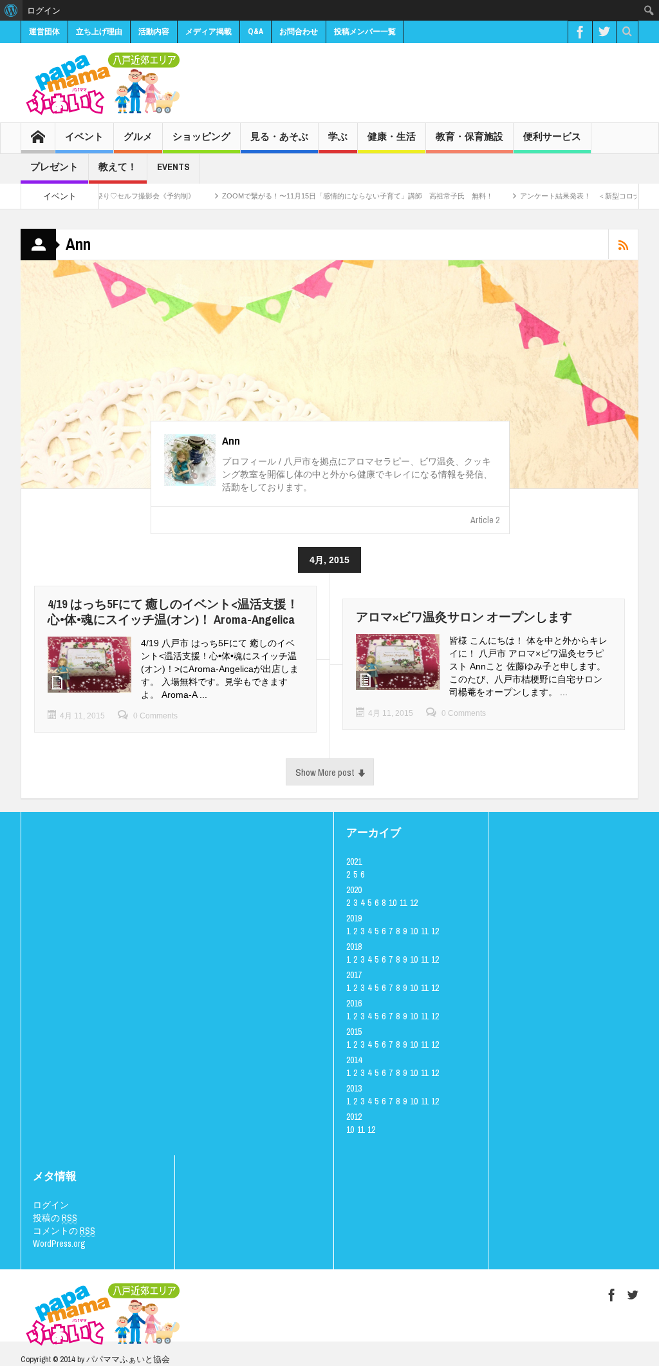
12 (414, 903)
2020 (354, 890)
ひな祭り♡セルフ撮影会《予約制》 (105, 196)
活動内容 (153, 31)
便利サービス (552, 136)
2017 (354, 975)
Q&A (255, 31)
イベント (84, 136)
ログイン (51, 1205)
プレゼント (54, 166)
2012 (354, 1116)
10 (392, 903)
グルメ (138, 136)
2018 (354, 946)
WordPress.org (59, 1243)
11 (403, 903)
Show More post (324, 772)
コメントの (64, 1230)
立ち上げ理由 (99, 31)
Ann (231, 440)
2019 (354, 918)
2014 (354, 1060)
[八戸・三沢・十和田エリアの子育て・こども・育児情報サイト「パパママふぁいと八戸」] (101, 83)
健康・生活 (391, 136)
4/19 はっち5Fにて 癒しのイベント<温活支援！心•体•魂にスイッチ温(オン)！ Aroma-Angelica (173, 611)
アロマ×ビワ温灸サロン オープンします (464, 616)
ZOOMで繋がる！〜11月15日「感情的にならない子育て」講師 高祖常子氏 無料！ (324, 196)
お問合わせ (298, 31)
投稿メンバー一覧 (365, 31)
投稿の (55, 1218)
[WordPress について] (11, 10)
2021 (354, 861)
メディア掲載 (208, 31)
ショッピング (201, 136)
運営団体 (44, 31)
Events (173, 166)
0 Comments (155, 715)
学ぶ (338, 136)
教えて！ (117, 166)
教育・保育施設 (469, 136)
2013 (354, 1088)
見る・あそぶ (279, 136)
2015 (354, 1031)
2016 (354, 1003)
